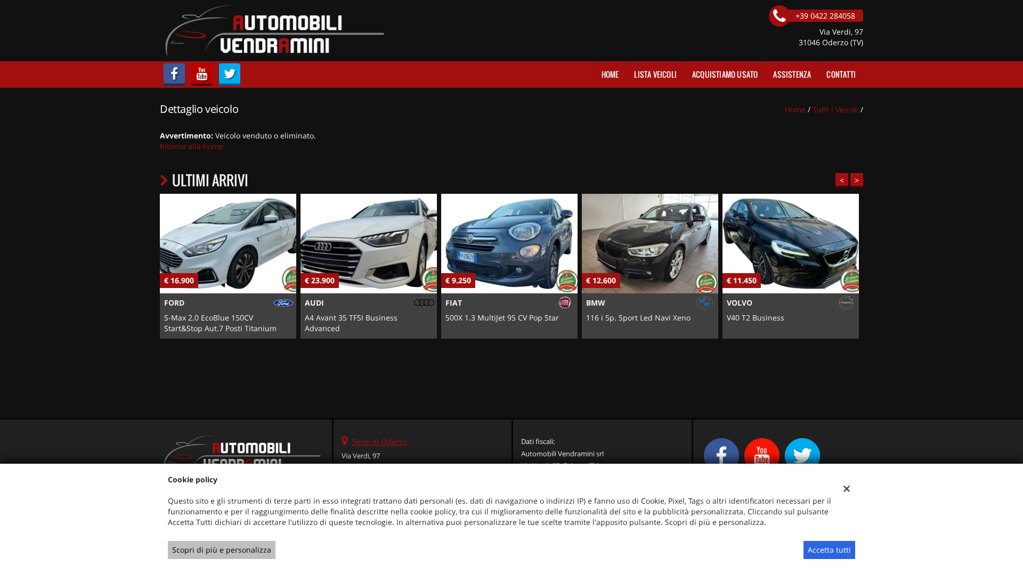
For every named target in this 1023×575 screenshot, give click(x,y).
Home (610, 74)
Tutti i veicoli (835, 109)
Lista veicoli (655, 74)
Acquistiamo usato (725, 74)
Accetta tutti (829, 550)
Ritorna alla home (191, 146)
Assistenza (792, 74)
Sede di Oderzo (379, 442)
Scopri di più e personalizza (221, 550)
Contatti (841, 74)
